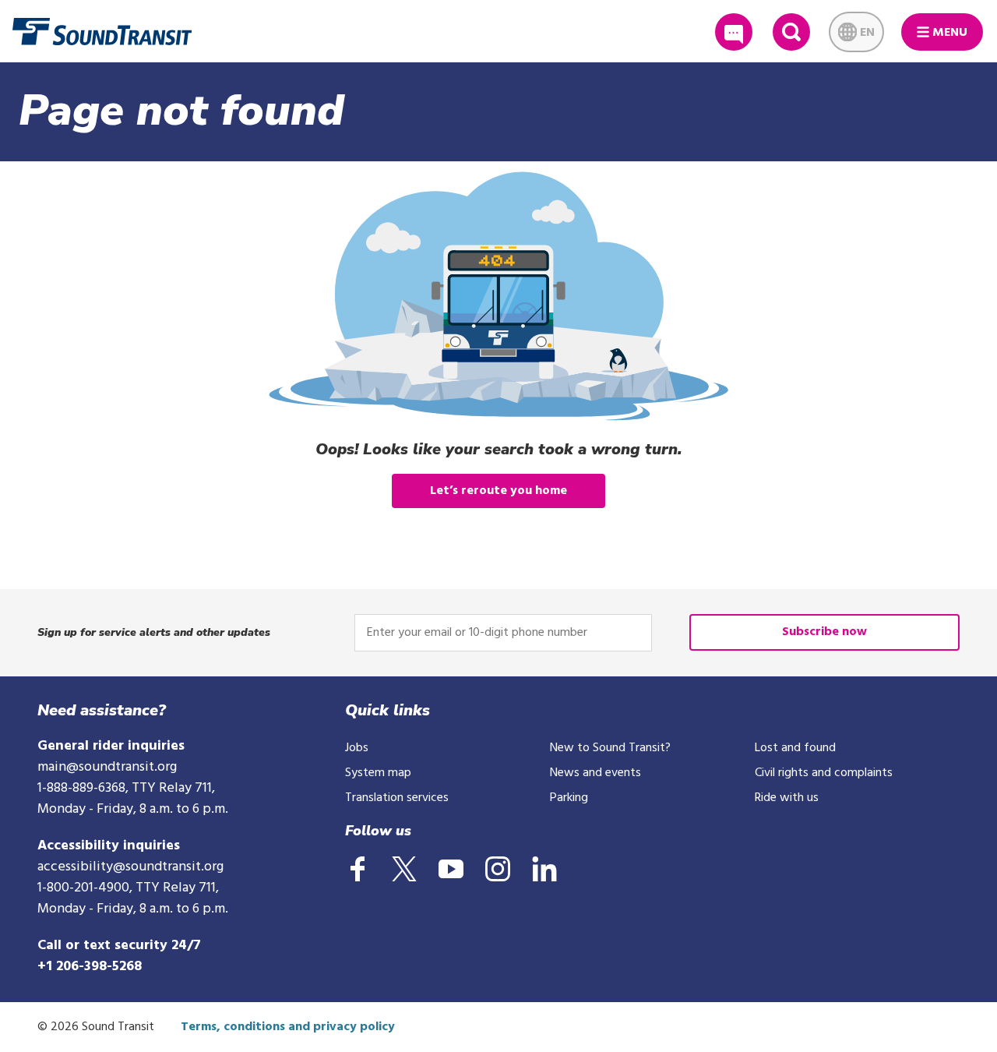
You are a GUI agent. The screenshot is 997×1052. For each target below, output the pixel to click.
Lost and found (795, 748)
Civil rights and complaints (824, 773)
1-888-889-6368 (81, 788)
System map (378, 773)
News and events (595, 773)
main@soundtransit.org (107, 767)
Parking (569, 798)
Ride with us (787, 798)
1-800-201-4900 (83, 888)
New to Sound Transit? (610, 748)
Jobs (356, 748)
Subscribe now (824, 632)
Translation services (397, 798)
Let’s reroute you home (498, 491)
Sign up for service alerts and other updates (153, 632)
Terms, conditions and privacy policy (288, 1027)
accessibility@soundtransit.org (130, 867)
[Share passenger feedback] (733, 32)
